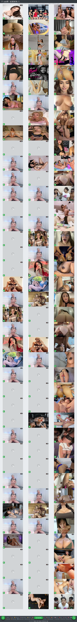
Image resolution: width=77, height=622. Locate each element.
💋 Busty (60, 617)
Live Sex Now (38, 617)
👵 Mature (29, 617)
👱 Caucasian (16, 617)
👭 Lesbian (65, 617)
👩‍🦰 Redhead (48, 617)
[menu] (3, 618)
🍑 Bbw (52, 617)
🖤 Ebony (7, 617)
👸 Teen (33, 617)
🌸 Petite (56, 617)
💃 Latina (11, 617)
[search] (74, 618)
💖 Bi (69, 617)
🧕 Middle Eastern (23, 617)
